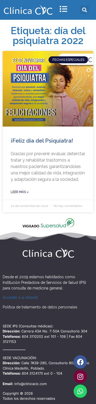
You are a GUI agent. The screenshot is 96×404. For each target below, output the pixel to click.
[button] (84, 9)
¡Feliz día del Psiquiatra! (42, 140)
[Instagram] (80, 376)
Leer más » (20, 192)
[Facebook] (80, 361)
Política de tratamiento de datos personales (40, 307)
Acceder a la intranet (20, 297)
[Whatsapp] (80, 391)
